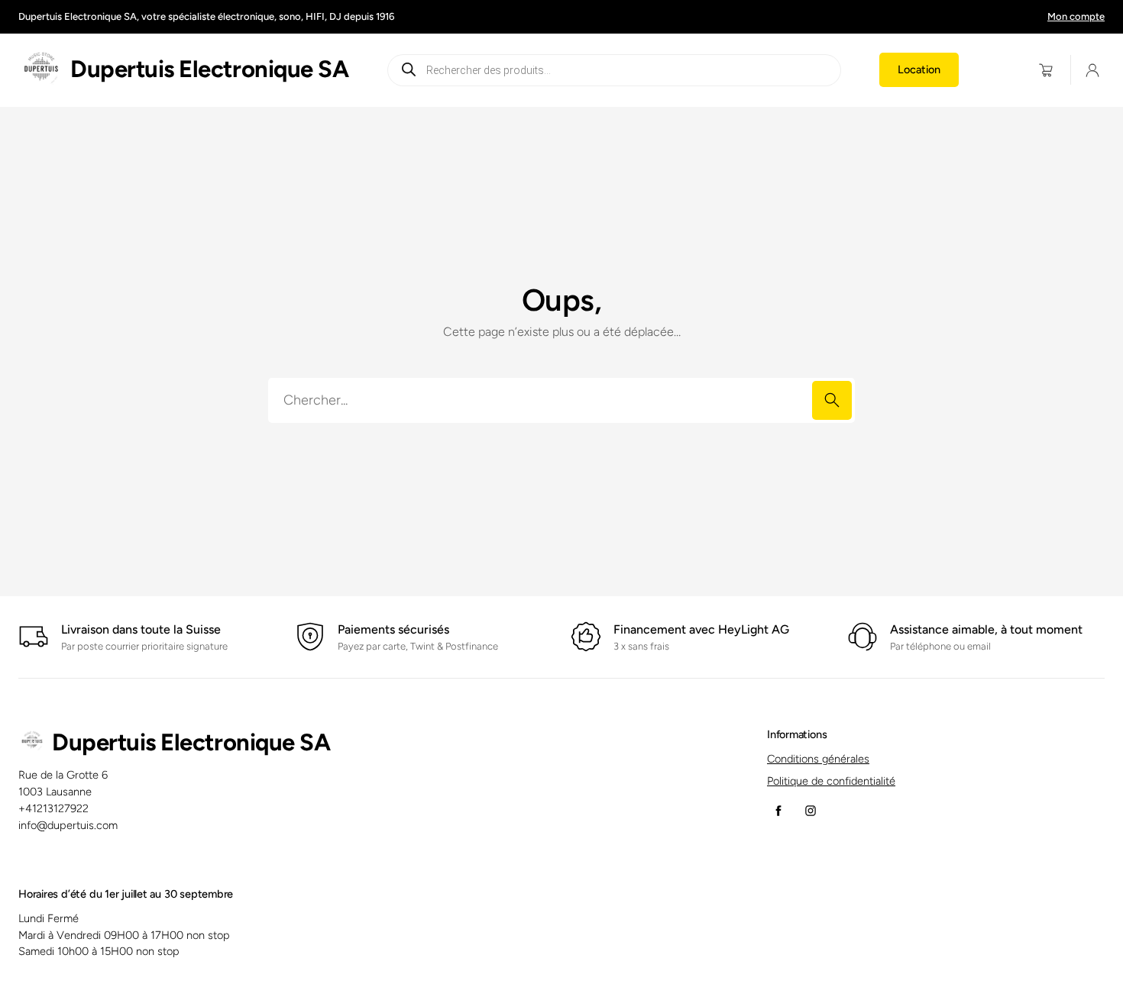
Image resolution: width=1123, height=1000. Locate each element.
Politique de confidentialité (831, 781)
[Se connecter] (1092, 69)
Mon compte (1076, 16)
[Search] (832, 400)
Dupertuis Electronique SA (209, 69)
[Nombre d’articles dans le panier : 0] (1046, 70)
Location (919, 69)
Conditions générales (818, 759)
